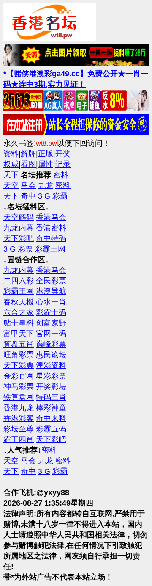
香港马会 (51, 217)
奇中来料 (51, 418)
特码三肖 (51, 397)
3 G (44, 196)
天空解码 (18, 217)
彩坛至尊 (18, 429)
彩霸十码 (51, 312)
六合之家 (18, 312)
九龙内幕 (18, 228)
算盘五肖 (18, 344)
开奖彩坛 (51, 386)
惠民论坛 (51, 355)
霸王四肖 (18, 439)
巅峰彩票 (51, 344)
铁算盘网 (18, 397)
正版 (45, 153)
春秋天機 (18, 302)
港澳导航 (51, 291)
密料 (60, 175)
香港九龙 (18, 408)
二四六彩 (18, 280)
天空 (11, 185)
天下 (11, 175)
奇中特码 (51, 238)
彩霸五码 (51, 429)
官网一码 (51, 333)
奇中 (28, 196)
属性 (45, 164)
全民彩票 (51, 280)
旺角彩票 (18, 355)
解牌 (28, 153)
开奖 (63, 153)
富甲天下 (18, 333)
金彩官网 (18, 376)
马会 (28, 185)
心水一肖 (51, 302)
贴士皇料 (18, 323)
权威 (11, 164)
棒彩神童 (51, 408)
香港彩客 (18, 418)
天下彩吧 (18, 238)
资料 (11, 153)
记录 (63, 164)
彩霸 (60, 196)
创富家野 (51, 323)
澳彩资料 (51, 365)
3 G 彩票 (18, 249)
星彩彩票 (51, 376)
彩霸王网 (50, 249)
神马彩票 (18, 386)
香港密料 (51, 228)
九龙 (45, 185)
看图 (28, 164)
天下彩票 (18, 365)
